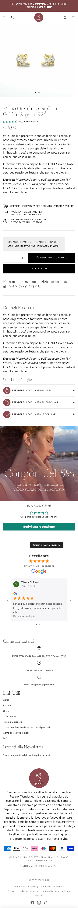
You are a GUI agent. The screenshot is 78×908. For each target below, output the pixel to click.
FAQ (5, 738)
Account (7, 705)
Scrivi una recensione (39, 527)
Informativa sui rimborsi (52, 886)
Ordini (6, 710)
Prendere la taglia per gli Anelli (33, 390)
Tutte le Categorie (12, 721)
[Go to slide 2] (39, 624)
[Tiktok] (45, 902)
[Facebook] (32, 902)
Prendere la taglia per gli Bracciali (35, 402)
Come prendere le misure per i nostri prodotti (26, 727)
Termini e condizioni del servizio (24, 891)
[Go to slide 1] (36, 624)
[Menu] (4, 17)
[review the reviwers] (15, 593)
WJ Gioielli (43, 880)
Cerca (6, 699)
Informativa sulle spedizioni (56, 891)
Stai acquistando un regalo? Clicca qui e (34, 244)
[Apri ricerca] (12, 17)
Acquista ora (39, 268)
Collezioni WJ (10, 716)
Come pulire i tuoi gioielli (16, 732)
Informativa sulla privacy (26, 886)
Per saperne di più (24, 616)
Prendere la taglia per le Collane (33, 414)
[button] (10, 121)
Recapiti (39, 895)
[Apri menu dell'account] (65, 17)
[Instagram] (39, 902)
